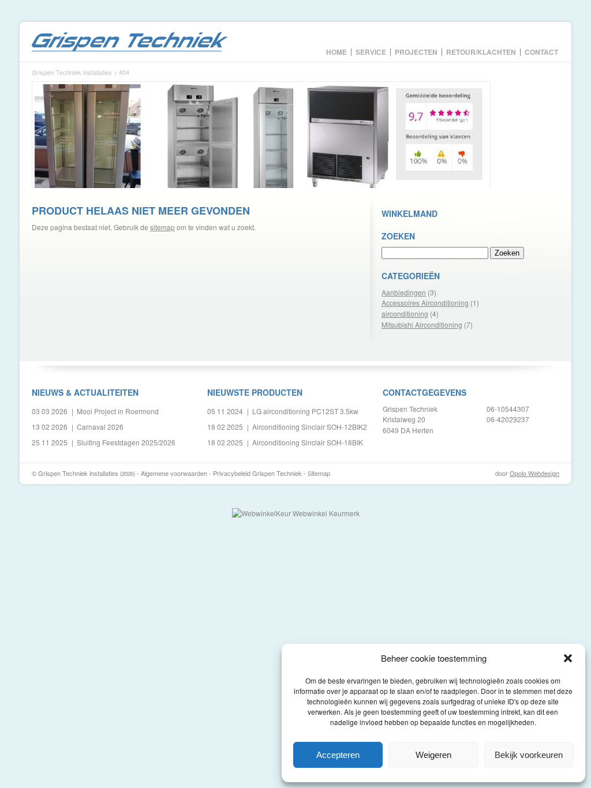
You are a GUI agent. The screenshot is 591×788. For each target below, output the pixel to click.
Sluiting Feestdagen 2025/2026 (126, 442)
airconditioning (404, 313)
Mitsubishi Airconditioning (421, 324)
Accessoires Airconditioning (425, 302)
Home (336, 51)
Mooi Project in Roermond (118, 411)
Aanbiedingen (403, 292)
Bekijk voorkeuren (529, 755)
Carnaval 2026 (100, 426)
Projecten (416, 51)
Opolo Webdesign (534, 473)
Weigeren (433, 755)
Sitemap (319, 473)
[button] (568, 658)
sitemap (162, 227)
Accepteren (338, 755)
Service (371, 51)
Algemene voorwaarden (174, 473)
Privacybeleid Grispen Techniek (257, 473)
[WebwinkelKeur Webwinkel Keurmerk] (296, 513)
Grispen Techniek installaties (130, 42)
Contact (541, 51)
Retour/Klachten (481, 51)
